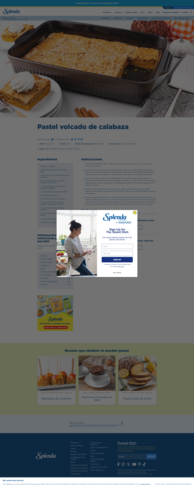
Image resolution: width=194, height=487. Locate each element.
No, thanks (117, 272)
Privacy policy (120, 266)
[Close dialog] (135, 212)
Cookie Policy (145, 484)
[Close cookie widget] (192, 479)
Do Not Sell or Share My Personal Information (173, 484)
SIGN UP (117, 259)
